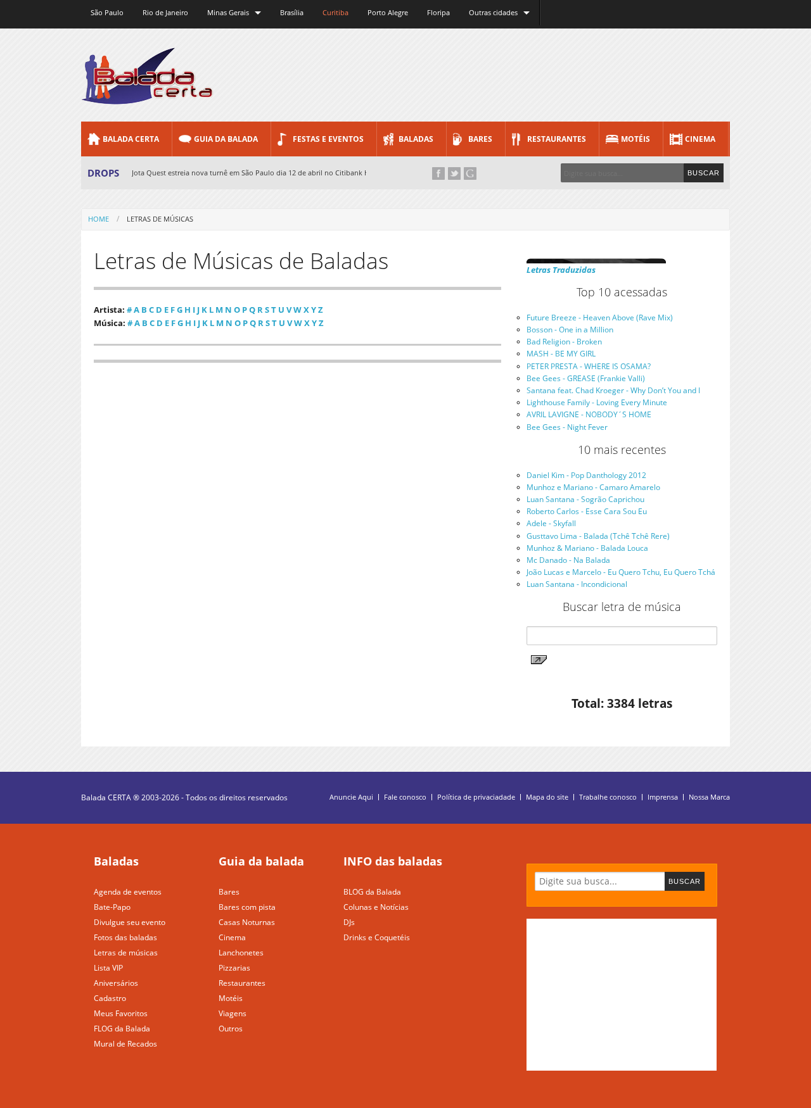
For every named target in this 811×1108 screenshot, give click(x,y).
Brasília (291, 12)
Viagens (232, 1013)
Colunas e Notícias (376, 907)
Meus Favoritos (121, 1013)
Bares (480, 139)
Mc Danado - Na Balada (568, 560)
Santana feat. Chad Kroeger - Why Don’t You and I (613, 390)
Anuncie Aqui (351, 797)
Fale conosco (405, 797)
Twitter (454, 173)
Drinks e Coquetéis (376, 937)
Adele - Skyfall (551, 523)
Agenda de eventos (128, 891)
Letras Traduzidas (561, 269)
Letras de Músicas (160, 218)
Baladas (416, 139)
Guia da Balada (226, 139)
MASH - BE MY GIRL (561, 353)
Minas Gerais (228, 12)
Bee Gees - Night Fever (567, 427)
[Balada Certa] (147, 94)
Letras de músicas (126, 952)
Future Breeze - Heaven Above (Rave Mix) (600, 317)
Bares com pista (247, 907)
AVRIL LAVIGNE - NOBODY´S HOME (589, 414)
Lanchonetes (241, 952)
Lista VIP (108, 967)
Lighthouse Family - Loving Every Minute (597, 402)
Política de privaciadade (476, 797)
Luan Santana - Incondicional (577, 584)
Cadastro (110, 998)
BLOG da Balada (372, 891)
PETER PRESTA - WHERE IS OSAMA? (589, 366)
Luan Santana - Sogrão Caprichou (585, 499)
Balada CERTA (131, 139)
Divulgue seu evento (129, 922)
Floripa (438, 12)
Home (98, 218)
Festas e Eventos (328, 139)
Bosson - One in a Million (570, 329)
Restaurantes (556, 139)
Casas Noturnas (247, 922)
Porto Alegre (387, 12)
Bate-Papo (112, 907)
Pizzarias (234, 967)
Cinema (700, 139)
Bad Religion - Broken (564, 341)
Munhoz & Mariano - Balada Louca (587, 548)
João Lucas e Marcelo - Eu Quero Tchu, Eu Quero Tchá (621, 572)
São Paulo (107, 12)
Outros (231, 1028)
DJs (349, 922)
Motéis (635, 139)
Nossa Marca (709, 797)
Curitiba (335, 12)
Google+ (470, 173)
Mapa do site (547, 797)
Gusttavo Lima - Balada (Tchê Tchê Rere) (598, 536)
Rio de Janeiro (165, 12)
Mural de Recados (125, 1043)
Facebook (438, 173)
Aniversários (116, 983)
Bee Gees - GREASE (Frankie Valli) (586, 378)
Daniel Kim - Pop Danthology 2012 (586, 475)
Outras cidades (493, 12)
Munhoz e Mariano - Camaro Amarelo (593, 487)
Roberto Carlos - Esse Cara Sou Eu (587, 511)
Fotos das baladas (125, 937)
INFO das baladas (392, 861)
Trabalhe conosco (608, 797)
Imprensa (663, 797)
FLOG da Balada (122, 1028)
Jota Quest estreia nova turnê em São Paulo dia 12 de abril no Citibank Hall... (257, 172)
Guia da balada (261, 861)
